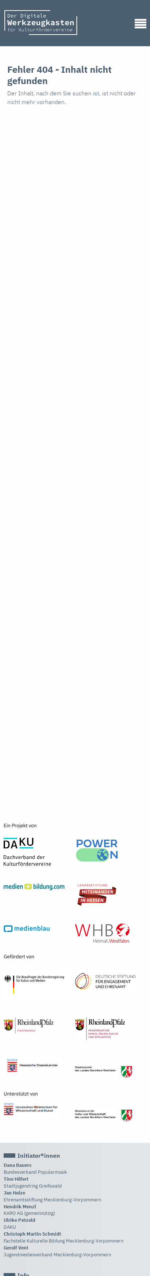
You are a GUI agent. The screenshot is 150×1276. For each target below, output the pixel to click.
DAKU (10, 1227)
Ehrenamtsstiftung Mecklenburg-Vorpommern (52, 1200)
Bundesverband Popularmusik (35, 1172)
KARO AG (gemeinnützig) (29, 1213)
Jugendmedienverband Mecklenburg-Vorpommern (57, 1255)
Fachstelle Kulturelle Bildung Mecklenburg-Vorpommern (63, 1241)
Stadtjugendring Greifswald (33, 1186)
